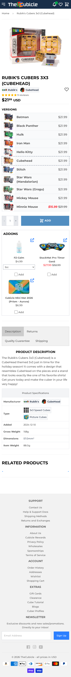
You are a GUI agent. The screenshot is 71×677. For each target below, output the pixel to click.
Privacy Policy (35, 541)
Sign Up (61, 635)
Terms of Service (36, 555)
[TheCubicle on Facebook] (28, 647)
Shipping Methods (35, 516)
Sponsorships (35, 550)
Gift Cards (35, 593)
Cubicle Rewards (35, 537)
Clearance (36, 597)
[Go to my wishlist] (61, 4)
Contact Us (35, 507)
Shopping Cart (35, 580)
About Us (35, 533)
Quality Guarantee (17, 341)
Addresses (35, 572)
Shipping (42, 341)
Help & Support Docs (35, 511)
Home (5, 13)
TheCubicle (27, 657)
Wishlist (36, 576)
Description (13, 331)
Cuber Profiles (35, 611)
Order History (35, 567)
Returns (32, 331)
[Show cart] (67, 4)
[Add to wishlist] (66, 89)
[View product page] (32, 240)
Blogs (35, 606)
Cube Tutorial (35, 602)
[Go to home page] (23, 4)
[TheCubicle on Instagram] (34, 647)
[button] (9, 95)
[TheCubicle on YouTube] (41, 647)
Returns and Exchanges (35, 520)
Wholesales (35, 546)
